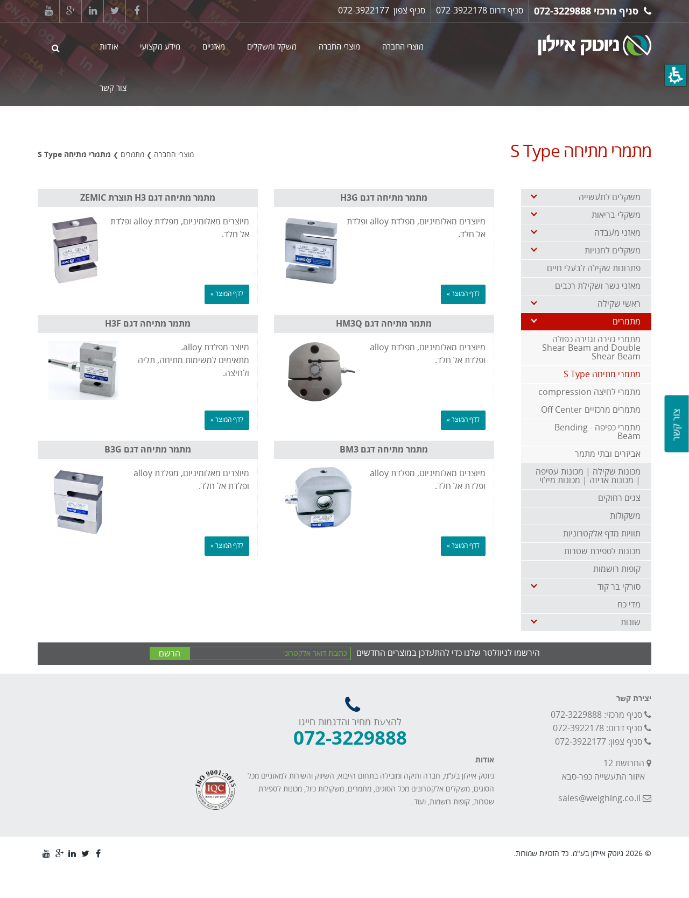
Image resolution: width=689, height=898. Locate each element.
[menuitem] (266, 64)
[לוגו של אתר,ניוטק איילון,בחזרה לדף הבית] (554, 44)
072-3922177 (363, 10)
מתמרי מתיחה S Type (74, 155)
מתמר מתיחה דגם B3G (147, 449)
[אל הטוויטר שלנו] (114, 11)
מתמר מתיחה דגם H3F (148, 324)
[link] (586, 197)
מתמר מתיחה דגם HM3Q (384, 324)
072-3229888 (562, 11)
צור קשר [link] (113, 88)
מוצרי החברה (174, 154)
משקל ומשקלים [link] (272, 47)
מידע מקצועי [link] (160, 47)
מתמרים (132, 154)
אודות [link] (109, 47)
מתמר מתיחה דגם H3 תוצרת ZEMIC (147, 198)
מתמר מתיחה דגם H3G (383, 198)
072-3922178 (461, 10)
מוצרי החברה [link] (403, 47)
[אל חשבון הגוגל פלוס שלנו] (70, 11)
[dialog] (213, 139)
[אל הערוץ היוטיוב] (48, 11)
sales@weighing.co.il (599, 798)
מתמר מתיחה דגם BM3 (384, 449)
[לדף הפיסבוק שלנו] (136, 11)
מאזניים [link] (213, 47)
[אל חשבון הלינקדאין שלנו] (92, 11)
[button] (675, 75)
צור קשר (677, 425)
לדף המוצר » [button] (463, 294)
